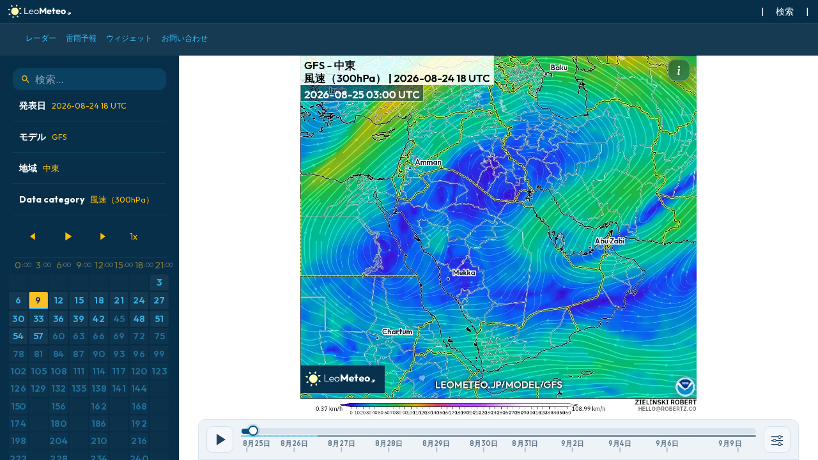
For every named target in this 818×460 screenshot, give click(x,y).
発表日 (73, 105)
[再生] (68, 236)
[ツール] (777, 439)
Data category (86, 199)
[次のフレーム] (102, 236)
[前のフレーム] (33, 236)
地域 (39, 168)
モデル (43, 136)
